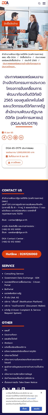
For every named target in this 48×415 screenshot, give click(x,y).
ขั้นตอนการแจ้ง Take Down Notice (20, 382)
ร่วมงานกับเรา (10, 334)
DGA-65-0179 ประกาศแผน (19, 148)
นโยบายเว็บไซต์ (11, 355)
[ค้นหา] (39, 3)
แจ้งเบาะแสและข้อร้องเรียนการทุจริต (20, 351)
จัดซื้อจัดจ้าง (11, 24)
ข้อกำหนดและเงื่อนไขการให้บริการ (19, 378)
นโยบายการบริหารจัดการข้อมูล (18, 374)
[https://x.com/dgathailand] (9, 389)
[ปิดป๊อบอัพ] (41, 393)
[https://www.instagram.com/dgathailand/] (18, 389)
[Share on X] (10, 137)
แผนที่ (6, 330)
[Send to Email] (21, 137)
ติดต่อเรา (8, 343)
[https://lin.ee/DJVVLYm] (23, 389)
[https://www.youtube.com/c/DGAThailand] (13, 389)
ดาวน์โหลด (15, 162)
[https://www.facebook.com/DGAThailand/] (4, 389)
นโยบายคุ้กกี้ (31, 398)
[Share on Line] (15, 137)
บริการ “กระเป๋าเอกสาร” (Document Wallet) (24, 305)
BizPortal (8, 289)
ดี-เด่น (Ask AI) (11, 297)
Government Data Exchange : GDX (21, 277)
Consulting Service (14, 273)
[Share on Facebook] (4, 137)
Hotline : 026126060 (21, 254)
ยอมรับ (36, 408)
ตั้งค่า (24, 408)
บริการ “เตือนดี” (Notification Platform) (23, 301)
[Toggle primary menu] (44, 3)
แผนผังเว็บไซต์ (10, 338)
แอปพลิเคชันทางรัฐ (12, 293)
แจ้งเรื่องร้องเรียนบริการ (15, 347)
